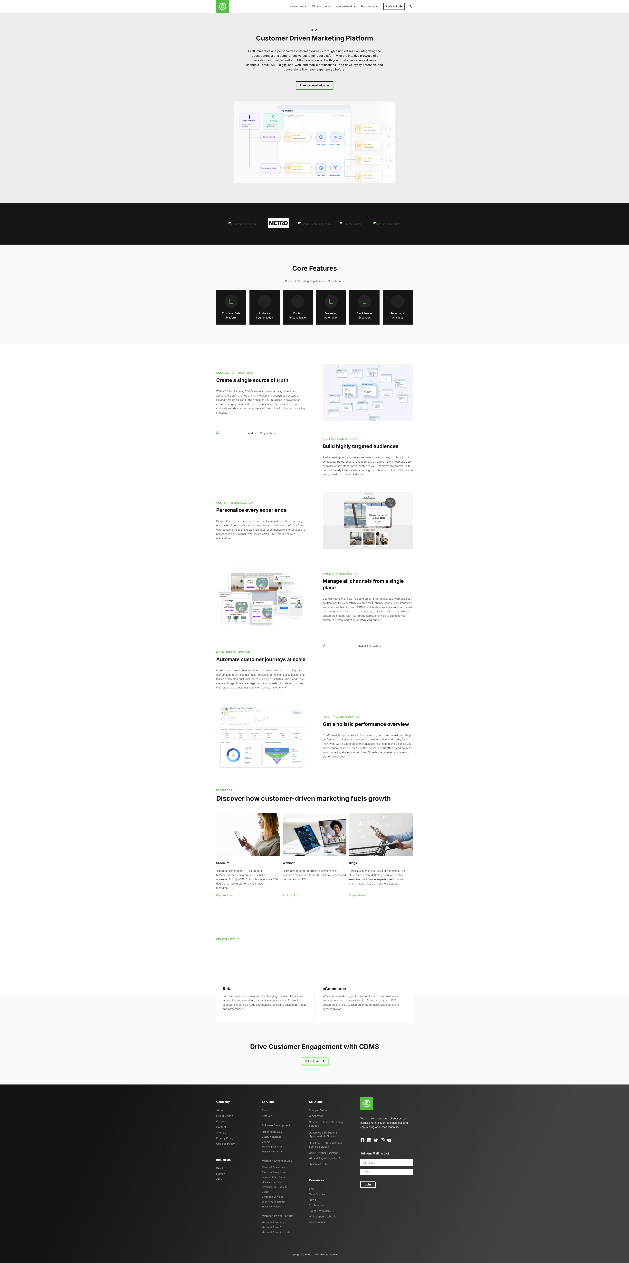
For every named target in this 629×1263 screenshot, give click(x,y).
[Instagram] (383, 1140)
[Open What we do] (329, 6)
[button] (410, 6)
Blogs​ (353, 863)
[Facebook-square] (362, 1140)
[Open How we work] (354, 6)
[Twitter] (376, 1140)
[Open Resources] (376, 6)
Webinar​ (289, 863)
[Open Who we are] (305, 6)
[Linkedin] (369, 1140)
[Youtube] (389, 1140)
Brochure (222, 863)
